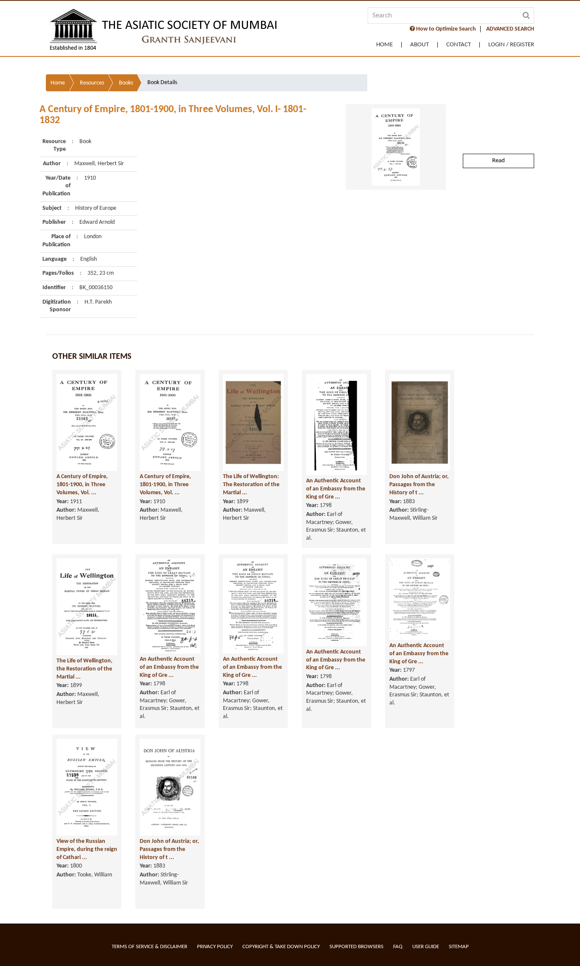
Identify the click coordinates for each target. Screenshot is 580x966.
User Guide (425, 946)
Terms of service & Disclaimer (149, 946)
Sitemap (459, 946)
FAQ (398, 946)
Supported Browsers (356, 946)
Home (384, 45)
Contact (458, 45)
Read (498, 161)
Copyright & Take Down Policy (281, 946)
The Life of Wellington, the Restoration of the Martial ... (84, 669)
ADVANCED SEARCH (510, 29)
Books (126, 83)
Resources (92, 83)
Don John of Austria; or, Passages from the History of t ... (419, 484)
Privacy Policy (215, 946)
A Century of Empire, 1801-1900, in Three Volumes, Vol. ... (82, 484)
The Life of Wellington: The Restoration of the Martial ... (251, 484)
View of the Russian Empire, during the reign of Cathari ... (86, 849)
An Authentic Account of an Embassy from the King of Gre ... (335, 489)
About (419, 45)
